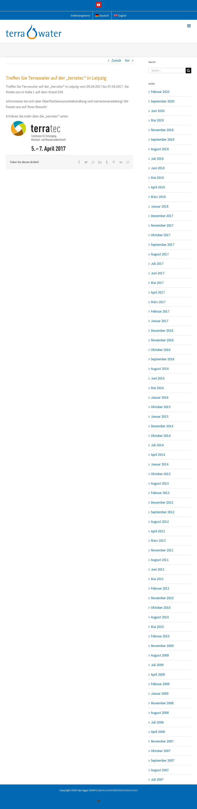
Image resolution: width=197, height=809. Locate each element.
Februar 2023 (160, 91)
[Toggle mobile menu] (189, 26)
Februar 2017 (160, 311)
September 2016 (162, 359)
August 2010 (160, 617)
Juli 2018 (157, 158)
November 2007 (162, 741)
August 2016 (160, 368)
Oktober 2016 (160, 349)
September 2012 (162, 512)
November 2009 (162, 645)
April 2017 (158, 292)
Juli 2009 (157, 665)
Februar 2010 (160, 636)
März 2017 (158, 302)
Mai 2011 (157, 579)
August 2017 (160, 254)
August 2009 (160, 655)
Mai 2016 (157, 388)
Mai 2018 (157, 177)
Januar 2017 (159, 321)
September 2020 (162, 101)
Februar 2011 (160, 588)
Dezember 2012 (162, 502)
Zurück (116, 60)
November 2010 (162, 598)
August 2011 (160, 559)
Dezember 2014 (162, 426)
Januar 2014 (159, 464)
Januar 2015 (159, 416)
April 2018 (158, 187)
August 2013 (160, 483)
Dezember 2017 (162, 216)
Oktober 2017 (160, 235)
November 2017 (162, 225)
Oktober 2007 (160, 751)
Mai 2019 (157, 120)
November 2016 (162, 340)
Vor (127, 60)
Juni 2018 (157, 168)
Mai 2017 (157, 282)
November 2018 (162, 130)
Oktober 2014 (160, 435)
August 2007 (160, 770)
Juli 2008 (157, 722)
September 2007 (162, 760)
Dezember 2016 (162, 330)
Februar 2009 (160, 684)
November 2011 (162, 550)
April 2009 (158, 674)
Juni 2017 (157, 273)
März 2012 (158, 540)
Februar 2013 (160, 493)
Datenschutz (130, 790)
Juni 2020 (157, 111)
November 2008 (162, 703)
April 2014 (158, 454)
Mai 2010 (157, 626)
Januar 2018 (159, 206)
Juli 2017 (157, 263)
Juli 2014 (157, 445)
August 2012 (160, 521)
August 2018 (160, 149)
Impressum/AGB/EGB (110, 790)
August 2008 (160, 712)
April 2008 (158, 731)
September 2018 (162, 139)
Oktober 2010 (160, 607)
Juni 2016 (157, 378)
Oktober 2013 (160, 474)
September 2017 (162, 244)
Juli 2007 (157, 779)
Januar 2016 (159, 397)
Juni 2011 (157, 569)
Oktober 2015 (160, 407)
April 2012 (158, 531)
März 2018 (158, 197)
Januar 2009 (159, 693)
